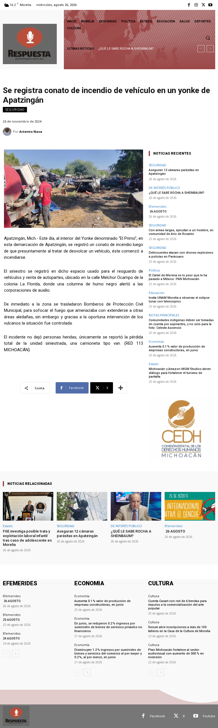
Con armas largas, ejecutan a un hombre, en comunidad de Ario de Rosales (181, 232)
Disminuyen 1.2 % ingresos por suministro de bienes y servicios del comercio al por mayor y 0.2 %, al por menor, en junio (108, 653)
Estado (154, 363)
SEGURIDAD (15, 109)
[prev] (201, 48)
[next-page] (15, 653)
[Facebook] (188, 5)
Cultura (153, 595)
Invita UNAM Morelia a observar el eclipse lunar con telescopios (179, 299)
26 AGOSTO (107, 49)
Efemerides (157, 206)
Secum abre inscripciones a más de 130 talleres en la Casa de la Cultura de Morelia (179, 629)
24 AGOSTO (11, 638)
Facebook (157, 716)
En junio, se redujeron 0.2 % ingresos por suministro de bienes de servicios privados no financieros (108, 627)
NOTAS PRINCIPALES (164, 315)
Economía (156, 341)
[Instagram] (196, 5)
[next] (210, 48)
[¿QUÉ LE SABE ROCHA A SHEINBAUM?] (136, 506)
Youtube (208, 716)
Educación (156, 292)
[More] (121, 388)
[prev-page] (6, 653)
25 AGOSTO (11, 620)
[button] (208, 38)
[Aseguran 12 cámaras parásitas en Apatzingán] (82, 506)
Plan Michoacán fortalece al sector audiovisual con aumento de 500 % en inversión (176, 653)
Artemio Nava (30, 131)
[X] (203, 5)
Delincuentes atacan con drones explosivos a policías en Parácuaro (181, 254)
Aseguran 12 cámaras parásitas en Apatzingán (77, 533)
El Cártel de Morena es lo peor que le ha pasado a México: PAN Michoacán (178, 277)
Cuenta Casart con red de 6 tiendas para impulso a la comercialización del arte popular (177, 604)
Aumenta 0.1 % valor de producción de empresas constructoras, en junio (177, 348)
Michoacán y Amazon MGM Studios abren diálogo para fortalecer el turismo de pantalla (180, 372)
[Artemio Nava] (8, 131)
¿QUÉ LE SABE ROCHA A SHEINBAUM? (176, 193)
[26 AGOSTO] (190, 506)
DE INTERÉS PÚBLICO (164, 187)
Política (154, 270)
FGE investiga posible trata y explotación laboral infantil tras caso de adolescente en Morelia (27, 538)
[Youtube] (210, 5)
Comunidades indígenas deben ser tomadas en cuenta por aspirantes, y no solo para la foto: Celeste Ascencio (181, 323)
